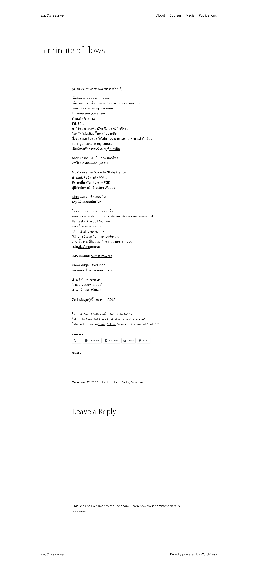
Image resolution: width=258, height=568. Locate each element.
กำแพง (87, 163)
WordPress (209, 554)
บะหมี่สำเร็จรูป (118, 128)
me (140, 382)
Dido (75, 197)
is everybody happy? (87, 284)
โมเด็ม (101, 324)
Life (115, 382)
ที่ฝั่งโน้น (78, 123)
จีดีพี (107, 182)
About (160, 15)
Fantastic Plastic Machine (91, 221)
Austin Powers (101, 256)
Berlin (125, 382)
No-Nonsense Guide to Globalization (99, 172)
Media (190, 15)
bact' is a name (52, 15)
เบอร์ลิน (114, 149)
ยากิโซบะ (78, 128)
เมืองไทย (84, 246)
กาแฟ (149, 216)
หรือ (102, 163)
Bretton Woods (103, 187)
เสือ (93, 182)
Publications (208, 15)
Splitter (111, 324)
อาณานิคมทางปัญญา (86, 289)
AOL (110, 299)
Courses (175, 15)
